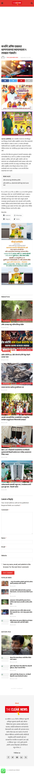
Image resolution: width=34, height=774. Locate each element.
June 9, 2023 (13, 586)
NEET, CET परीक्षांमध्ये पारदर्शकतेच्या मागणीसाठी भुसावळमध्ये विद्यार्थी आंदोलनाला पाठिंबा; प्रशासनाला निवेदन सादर (16, 452)
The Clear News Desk (12, 57)
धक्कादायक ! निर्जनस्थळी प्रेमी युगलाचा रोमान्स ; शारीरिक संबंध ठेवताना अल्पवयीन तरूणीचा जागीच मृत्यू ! (21, 602)
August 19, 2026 (5, 360)
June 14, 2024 (13, 670)
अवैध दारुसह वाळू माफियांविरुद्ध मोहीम (11, 180)
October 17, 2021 (7, 652)
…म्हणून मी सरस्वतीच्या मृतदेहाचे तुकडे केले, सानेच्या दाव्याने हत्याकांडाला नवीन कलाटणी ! (21, 583)
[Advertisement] (17, 25)
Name (4, 538)
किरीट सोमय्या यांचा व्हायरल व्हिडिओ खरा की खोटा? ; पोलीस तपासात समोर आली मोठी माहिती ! (21, 621)
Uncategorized (6, 321)
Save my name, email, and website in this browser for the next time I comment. (17, 565)
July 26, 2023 (13, 625)
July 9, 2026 (4, 490)
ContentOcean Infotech (14, 770)
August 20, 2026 (5, 327)
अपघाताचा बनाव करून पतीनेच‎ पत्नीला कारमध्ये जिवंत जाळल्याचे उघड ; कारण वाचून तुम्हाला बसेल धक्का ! (21, 612)
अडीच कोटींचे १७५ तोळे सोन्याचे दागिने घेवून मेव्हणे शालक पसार (16, 184)
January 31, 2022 (14, 678)
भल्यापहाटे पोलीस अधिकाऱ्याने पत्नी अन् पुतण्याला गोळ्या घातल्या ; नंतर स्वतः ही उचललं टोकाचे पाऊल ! (21, 592)
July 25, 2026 (4, 422)
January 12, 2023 (14, 662)
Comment (5, 510)
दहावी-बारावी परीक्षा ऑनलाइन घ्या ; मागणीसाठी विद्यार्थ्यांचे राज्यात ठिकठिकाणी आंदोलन (20, 675)
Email (3, 547)
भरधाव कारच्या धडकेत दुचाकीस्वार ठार (12, 387)
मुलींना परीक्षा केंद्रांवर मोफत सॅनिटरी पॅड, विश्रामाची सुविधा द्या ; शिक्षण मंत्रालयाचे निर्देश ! (21, 667)
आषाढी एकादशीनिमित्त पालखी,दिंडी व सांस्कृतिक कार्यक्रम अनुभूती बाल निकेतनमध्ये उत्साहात (15, 418)
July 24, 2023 (13, 596)
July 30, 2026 (4, 390)
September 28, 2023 (25, 57)
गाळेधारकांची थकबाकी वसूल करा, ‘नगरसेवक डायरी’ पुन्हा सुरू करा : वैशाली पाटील (16, 485)
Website (4, 555)
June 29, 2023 (13, 616)
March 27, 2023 (14, 606)
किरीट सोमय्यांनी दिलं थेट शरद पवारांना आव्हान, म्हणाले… (15, 649)
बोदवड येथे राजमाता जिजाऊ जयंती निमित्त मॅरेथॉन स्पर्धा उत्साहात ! (20, 658)
